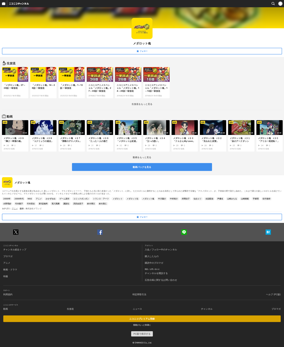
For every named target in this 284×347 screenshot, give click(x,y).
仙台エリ (197, 198)
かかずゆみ (51, 198)
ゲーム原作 (64, 198)
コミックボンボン (81, 198)
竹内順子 (19, 203)
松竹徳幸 (267, 198)
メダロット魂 (148, 198)
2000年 (7, 198)
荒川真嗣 (55, 203)
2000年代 (19, 198)
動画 (5, 308)
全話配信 (209, 198)
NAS (30, 198)
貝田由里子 (78, 203)
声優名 (220, 198)
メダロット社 (132, 198)
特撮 (5, 276)
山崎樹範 (245, 198)
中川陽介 (162, 198)
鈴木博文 (91, 203)
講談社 (66, 203)
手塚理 (256, 198)
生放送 (70, 308)
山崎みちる (232, 198)
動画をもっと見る (142, 157)
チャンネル (207, 308)
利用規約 (7, 294)
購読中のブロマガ (154, 262)
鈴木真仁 (103, 203)
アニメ (39, 198)
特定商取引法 (139, 294)
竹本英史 (31, 203)
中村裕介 (174, 198)
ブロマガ (7, 256)
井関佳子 (186, 198)
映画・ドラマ (10, 269)
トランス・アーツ (101, 198)
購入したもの (152, 256)
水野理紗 (7, 203)
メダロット (118, 198)
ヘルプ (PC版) (273, 294)
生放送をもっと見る (142, 104)
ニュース (137, 308)
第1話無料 (43, 203)
